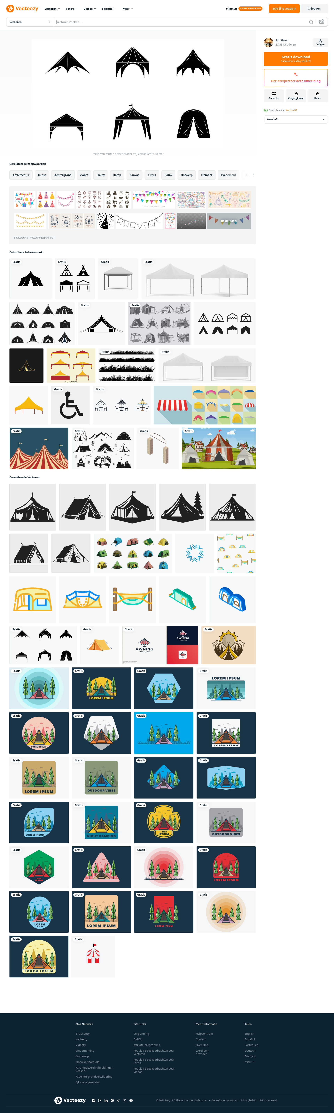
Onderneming (85, 1050)
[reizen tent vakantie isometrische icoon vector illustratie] (232, 599)
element (206, 175)
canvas (134, 175)
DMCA (138, 1039)
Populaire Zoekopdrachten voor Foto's (154, 1061)
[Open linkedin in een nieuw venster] (106, 1100)
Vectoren (50, 9)
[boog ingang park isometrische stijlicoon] (158, 448)
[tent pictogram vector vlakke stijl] (30, 278)
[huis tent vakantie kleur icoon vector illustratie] (82, 599)
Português (251, 1045)
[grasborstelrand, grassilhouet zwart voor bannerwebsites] (126, 365)
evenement (228, 175)
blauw (101, 175)
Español (250, 1039)
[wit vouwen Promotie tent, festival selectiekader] (198, 278)
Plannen (231, 8)
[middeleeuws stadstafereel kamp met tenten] (219, 448)
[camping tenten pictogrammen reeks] (42, 323)
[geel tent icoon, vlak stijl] (28, 405)
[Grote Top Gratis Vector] (39, 448)
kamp (117, 175)
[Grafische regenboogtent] (101, 323)
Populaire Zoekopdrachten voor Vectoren (154, 1052)
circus (152, 175)
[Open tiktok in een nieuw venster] (118, 1100)
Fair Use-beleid (268, 1100)
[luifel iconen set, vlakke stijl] (205, 405)
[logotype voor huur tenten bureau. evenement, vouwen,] (160, 645)
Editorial (107, 9)
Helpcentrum (204, 1033)
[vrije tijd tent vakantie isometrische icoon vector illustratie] (182, 599)
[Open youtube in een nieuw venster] (131, 1100)
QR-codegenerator (88, 1082)
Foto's (70, 9)
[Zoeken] (311, 22)
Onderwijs (82, 1056)
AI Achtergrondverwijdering (94, 1076)
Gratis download (296, 59)
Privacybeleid (248, 1100)
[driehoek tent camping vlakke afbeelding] (39, 688)
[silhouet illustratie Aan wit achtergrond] (32, 507)
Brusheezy (82, 1033)
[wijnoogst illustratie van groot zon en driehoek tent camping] (228, 645)
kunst (42, 175)
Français (250, 1056)
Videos (88, 9)
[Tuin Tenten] (159, 323)
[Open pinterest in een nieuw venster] (112, 1100)
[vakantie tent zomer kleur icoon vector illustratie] (132, 599)
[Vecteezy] (22, 9)
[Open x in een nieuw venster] (124, 1100)
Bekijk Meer (229, 221)
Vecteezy (81, 1039)
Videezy (81, 1045)
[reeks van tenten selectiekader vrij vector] (43, 645)
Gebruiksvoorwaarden (224, 1100)
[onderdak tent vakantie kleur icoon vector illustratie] (32, 599)
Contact (201, 1039)
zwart (84, 175)
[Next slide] (250, 175)
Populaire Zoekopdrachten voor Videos (154, 1070)
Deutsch (250, 1050)
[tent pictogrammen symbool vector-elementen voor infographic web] (122, 405)
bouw (168, 175)
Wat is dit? (291, 110)
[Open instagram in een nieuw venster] (99, 1100)
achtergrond (63, 175)
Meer (126, 9)
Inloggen (314, 8)
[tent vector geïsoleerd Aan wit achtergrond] (99, 645)
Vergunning (141, 1033)
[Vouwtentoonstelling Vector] (71, 365)
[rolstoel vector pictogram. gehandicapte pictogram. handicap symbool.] (70, 405)
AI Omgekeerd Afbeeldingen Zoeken (94, 1069)
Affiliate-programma (147, 1045)
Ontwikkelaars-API (88, 1062)
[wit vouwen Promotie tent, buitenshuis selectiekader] (207, 365)
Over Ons (202, 1045)
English (249, 1033)
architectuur (20, 175)
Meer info (272, 119)
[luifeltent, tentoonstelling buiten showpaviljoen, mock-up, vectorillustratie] (118, 278)
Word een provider (202, 1052)
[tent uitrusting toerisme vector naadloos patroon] (236, 553)
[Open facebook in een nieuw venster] (93, 1100)
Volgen (320, 44)
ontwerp (187, 175)
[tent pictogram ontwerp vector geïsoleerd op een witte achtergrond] (75, 278)
